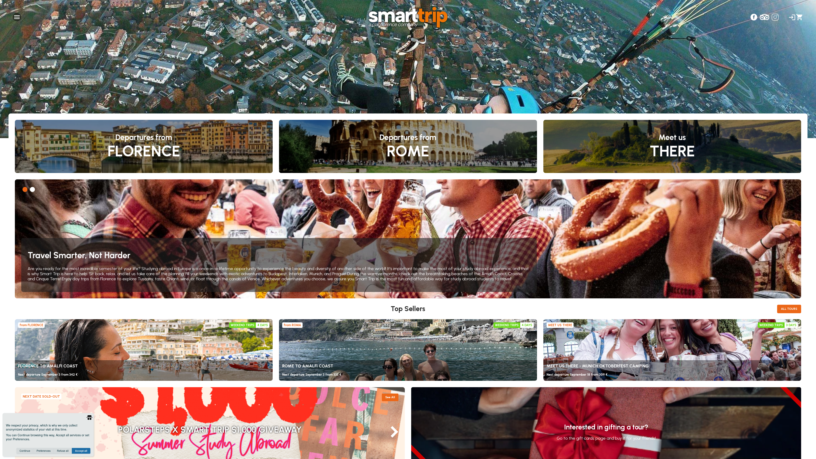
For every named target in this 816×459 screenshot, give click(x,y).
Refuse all (63, 450)
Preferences (44, 450)
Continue (25, 450)
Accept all (81, 451)
